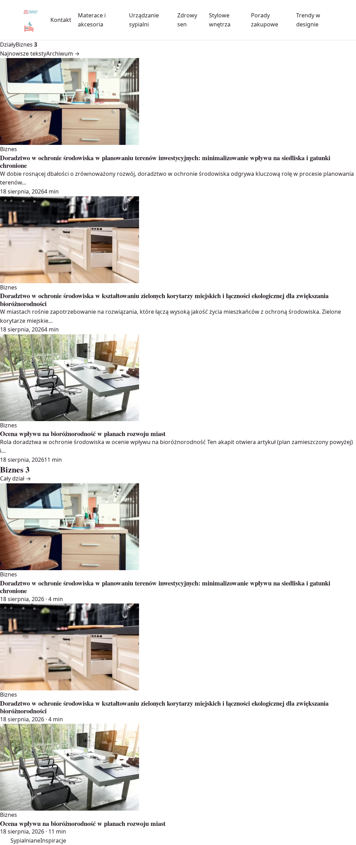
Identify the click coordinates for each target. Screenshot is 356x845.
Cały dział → (15, 478)
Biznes (26, 44)
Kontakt (60, 20)
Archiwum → (63, 53)
